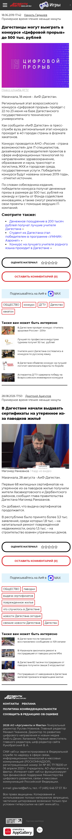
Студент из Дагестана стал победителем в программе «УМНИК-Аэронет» (33, 236)
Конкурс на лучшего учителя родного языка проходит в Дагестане (36, 246)
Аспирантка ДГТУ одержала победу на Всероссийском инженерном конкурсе (40, 376)
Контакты (11, 703)
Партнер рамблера (35, 821)
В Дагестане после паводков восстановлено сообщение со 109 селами (42, 640)
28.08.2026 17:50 (12, 396)
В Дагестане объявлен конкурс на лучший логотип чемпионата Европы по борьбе (42, 364)
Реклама (29, 703)
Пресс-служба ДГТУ (15, 90)
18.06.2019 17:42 (11, 15)
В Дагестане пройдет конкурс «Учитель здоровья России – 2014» (40, 329)
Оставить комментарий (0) (36, 276)
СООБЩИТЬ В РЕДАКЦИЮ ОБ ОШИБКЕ (30, 714)
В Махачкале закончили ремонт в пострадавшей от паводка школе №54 (40, 652)
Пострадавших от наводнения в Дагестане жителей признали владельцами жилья (42, 675)
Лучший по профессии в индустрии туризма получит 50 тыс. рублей (38, 341)
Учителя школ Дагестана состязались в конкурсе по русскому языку (40, 352)
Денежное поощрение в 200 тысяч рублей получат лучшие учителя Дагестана (34, 225)
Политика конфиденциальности (30, 709)
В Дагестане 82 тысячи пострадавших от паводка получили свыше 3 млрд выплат (41, 664)
